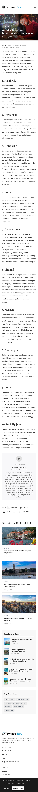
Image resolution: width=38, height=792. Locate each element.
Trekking (23, 703)
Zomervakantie (18, 706)
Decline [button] (6, 788)
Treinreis (16, 703)
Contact (4, 771)
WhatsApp (14, 508)
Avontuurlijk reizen (22, 699)
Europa (10, 45)
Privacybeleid (6, 774)
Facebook (25, 508)
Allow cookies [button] (18, 788)
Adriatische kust (9, 699)
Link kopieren (25, 511)
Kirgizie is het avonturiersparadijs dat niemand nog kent (22, 660)
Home (4, 45)
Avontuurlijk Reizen (8, 751)
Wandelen (8, 706)
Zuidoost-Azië (9, 710)
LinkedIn (8, 511)
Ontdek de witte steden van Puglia (22, 640)
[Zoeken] (35, 7)
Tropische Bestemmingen (10, 762)
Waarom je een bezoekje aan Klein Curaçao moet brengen (20, 680)
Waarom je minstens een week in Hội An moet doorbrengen (21, 670)
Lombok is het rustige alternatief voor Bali (18, 650)
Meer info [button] (20, 783)
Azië (3, 758)
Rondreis (8, 703)
